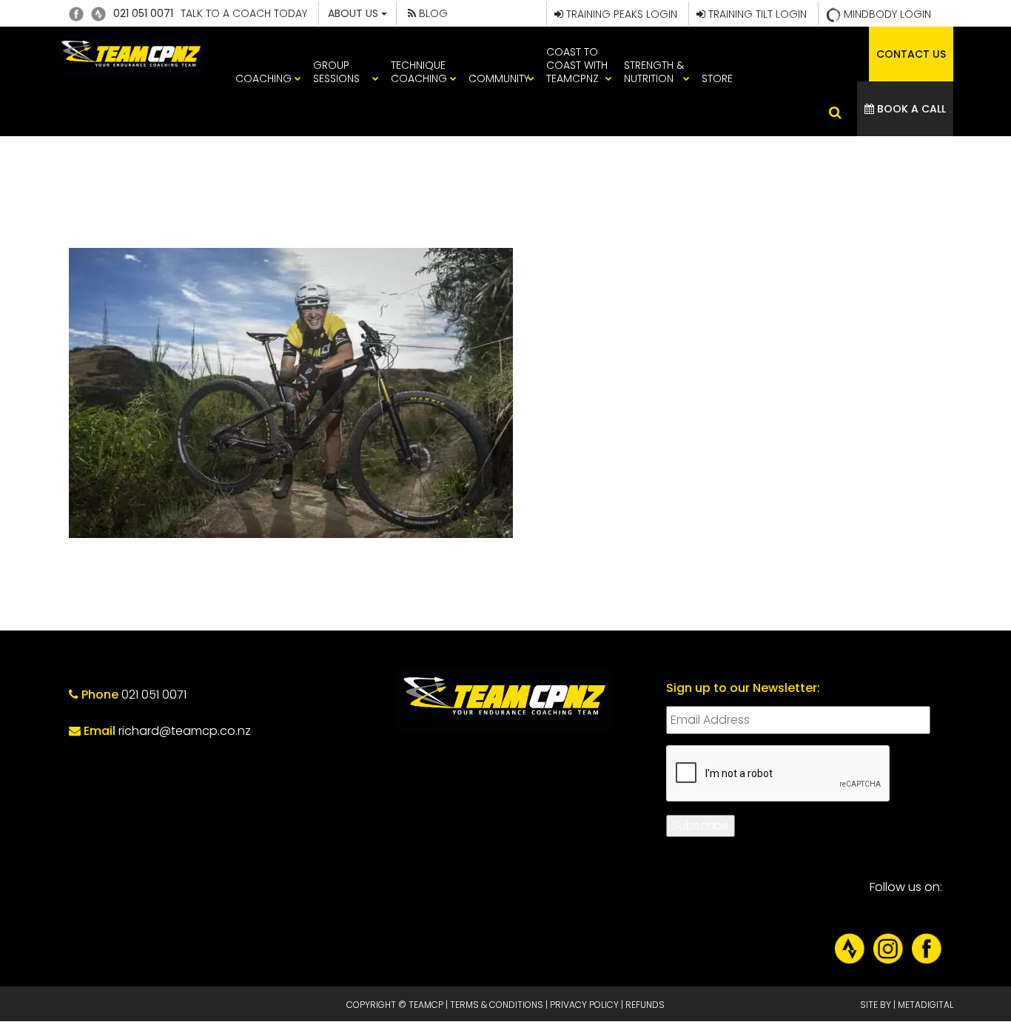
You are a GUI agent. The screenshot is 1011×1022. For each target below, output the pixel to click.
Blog (432, 13)
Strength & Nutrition (654, 72)
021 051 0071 (143, 13)
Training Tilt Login (756, 14)
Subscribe (700, 825)
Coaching (263, 78)
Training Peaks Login (620, 14)
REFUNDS (645, 1004)
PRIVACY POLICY (584, 1004)
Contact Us (911, 54)
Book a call (910, 108)
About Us (354, 13)
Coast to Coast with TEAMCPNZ (577, 65)
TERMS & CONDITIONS (496, 1004)
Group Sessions (336, 72)
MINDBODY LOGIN (886, 14)
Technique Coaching (419, 72)
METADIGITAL (925, 1004)
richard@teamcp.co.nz (184, 730)
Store (717, 78)
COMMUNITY (498, 78)
